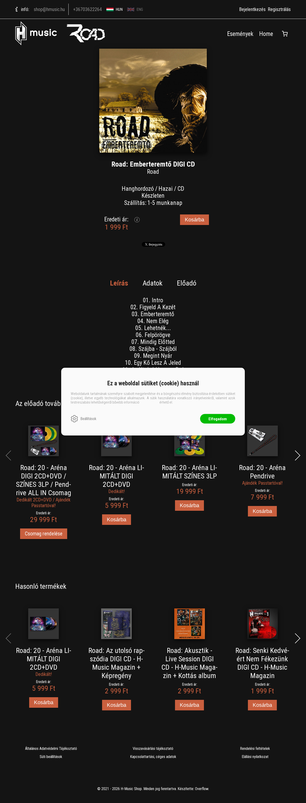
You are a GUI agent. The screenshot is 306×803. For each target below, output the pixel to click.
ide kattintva (149, 402)
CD (180, 188)
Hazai (165, 188)
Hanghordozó (138, 188)
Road (153, 171)
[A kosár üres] (285, 34)
